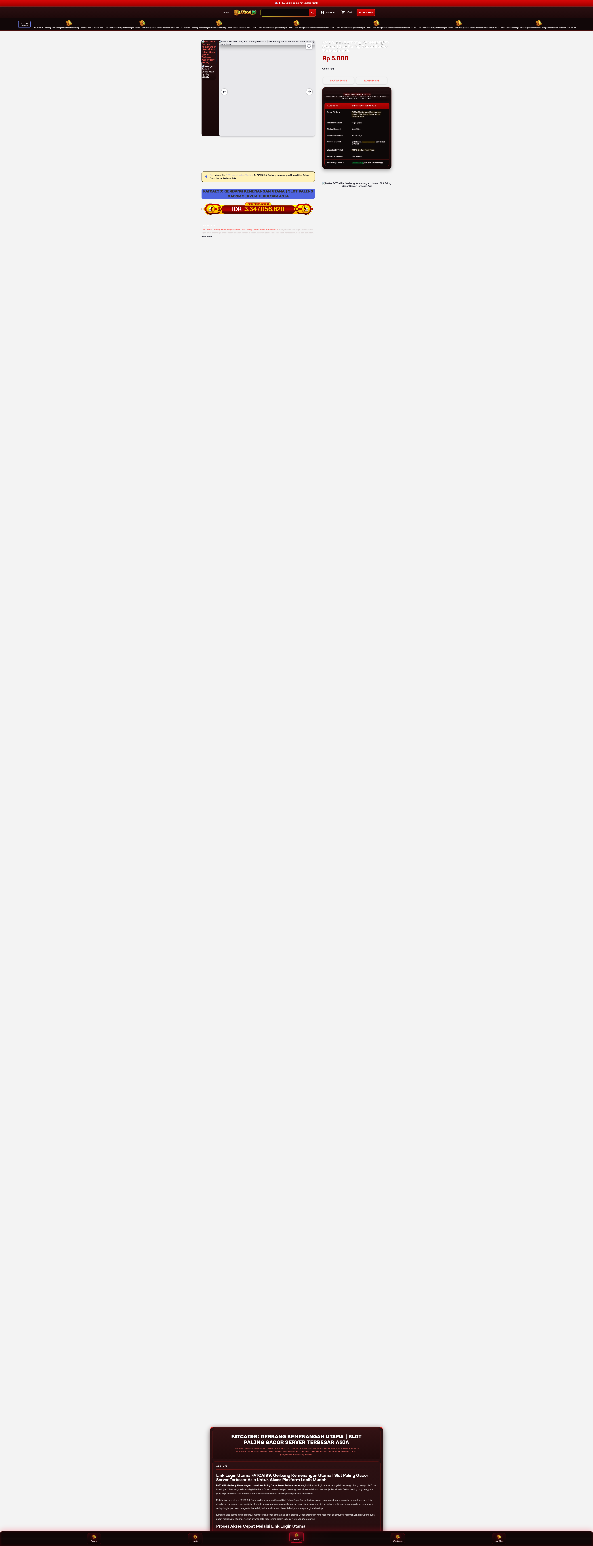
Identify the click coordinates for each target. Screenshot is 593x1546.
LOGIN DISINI (371, 80)
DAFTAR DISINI (338, 80)
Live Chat (498, 1541)
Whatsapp (398, 1541)
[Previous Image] (224, 91)
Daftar (296, 1539)
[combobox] (285, 12)
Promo (94, 1541)
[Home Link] (245, 12)
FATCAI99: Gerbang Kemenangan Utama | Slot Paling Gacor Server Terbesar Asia (258, 194)
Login (195, 1541)
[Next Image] (309, 91)
